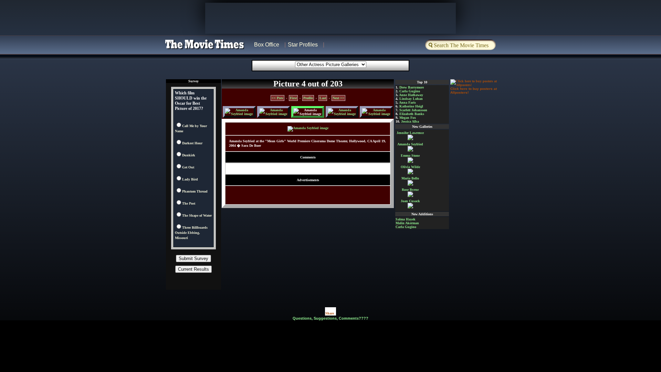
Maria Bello (410, 178)
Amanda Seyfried (410, 144)
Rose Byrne (410, 190)
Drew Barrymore (411, 87)
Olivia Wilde (410, 167)
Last (322, 98)
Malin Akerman (407, 223)
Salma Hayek (406, 219)
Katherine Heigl (411, 106)
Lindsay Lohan (411, 99)
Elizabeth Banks (411, 114)
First (293, 98)
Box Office (266, 45)
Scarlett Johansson (413, 110)
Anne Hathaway (411, 95)
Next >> (338, 98)
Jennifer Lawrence (410, 133)
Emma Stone (410, 155)
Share (329, 313)
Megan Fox (407, 118)
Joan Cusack (410, 201)
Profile (308, 98)
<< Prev (277, 98)
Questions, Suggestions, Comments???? (330, 318)
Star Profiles (303, 45)
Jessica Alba (410, 121)
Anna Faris (407, 102)
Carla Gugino (409, 91)
